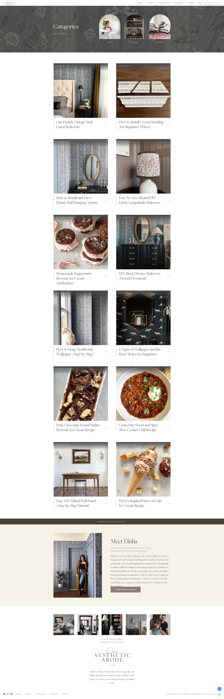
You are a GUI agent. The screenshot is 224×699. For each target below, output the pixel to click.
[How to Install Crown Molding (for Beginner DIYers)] (143, 90)
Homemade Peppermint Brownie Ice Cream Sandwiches (73, 278)
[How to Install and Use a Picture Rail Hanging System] (81, 166)
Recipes (70, 217)
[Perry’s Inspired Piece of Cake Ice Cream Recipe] (143, 469)
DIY (68, 66)
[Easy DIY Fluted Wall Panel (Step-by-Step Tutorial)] (81, 469)
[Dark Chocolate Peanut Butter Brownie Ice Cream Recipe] (81, 393)
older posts (119, 522)
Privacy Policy (200, 694)
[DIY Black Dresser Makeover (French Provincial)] (143, 242)
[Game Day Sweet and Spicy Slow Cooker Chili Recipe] (143, 393)
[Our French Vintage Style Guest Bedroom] (81, 90)
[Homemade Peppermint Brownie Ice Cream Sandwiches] (81, 242)
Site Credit (215, 694)
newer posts (104, 522)
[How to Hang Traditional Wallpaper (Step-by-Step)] (81, 318)
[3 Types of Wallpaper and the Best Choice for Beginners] (143, 318)
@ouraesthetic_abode (112, 642)
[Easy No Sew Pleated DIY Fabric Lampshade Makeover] (143, 166)
